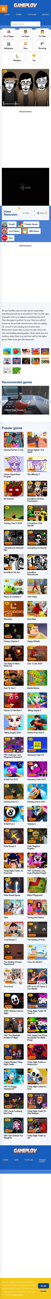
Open (3, 9)
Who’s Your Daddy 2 (15, 410)
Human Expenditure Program (12, 475)
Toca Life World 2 (34, 962)
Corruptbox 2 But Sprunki (34, 524)
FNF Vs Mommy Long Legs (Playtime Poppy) (36, 872)
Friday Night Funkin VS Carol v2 (36, 1012)
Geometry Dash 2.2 (35, 755)
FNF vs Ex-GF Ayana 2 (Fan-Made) (37, 987)
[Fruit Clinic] (17, 351)
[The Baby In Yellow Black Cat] (14, 653)
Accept (43, 1286)
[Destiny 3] (37, 814)
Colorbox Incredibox (10, 104)
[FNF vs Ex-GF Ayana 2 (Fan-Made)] (37, 976)
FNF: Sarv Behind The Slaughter (13, 1137)
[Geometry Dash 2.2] (37, 745)
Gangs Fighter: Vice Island (35, 451)
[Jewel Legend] (35, 351)
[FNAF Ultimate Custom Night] (14, 1001)
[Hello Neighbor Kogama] (37, 836)
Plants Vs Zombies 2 (12, 597)
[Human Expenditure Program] (14, 464)
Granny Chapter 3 (11, 641)
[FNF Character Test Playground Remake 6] (14, 745)
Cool (7, 14)
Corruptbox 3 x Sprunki (37, 548)
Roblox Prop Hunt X (35, 733)
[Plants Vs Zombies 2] (14, 586)
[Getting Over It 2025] (14, 513)
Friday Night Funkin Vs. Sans (36, 1088)
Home (5, 1160)
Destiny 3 (31, 824)
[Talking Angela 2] (37, 700)
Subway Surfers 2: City (13, 450)
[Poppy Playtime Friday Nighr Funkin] (14, 1052)
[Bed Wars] (37, 609)
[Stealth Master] (17, 361)
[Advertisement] (25, 141)
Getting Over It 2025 (13, 523)
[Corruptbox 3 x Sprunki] (37, 538)
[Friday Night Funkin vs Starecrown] (37, 1052)
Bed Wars (31, 619)
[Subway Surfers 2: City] (14, 440)
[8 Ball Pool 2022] (14, 769)
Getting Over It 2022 (36, 802)
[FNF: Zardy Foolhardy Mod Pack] (14, 1101)
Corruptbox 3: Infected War (13, 549)
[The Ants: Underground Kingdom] (7, 351)
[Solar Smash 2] (14, 836)
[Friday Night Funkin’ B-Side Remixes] (37, 1101)
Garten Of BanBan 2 (13, 710)
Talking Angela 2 (34, 710)
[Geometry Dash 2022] (37, 769)
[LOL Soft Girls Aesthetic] (26, 351)
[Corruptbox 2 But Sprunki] (37, 513)
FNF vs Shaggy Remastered (10, 1088)
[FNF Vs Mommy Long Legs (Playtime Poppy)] (37, 860)
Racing (45, 14)
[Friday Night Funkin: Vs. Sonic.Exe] (14, 860)
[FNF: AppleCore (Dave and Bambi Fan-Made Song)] (37, 1025)
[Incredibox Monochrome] (37, 562)
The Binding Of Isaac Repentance (13, 963)
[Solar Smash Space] (14, 885)
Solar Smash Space (12, 895)
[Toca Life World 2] (37, 952)
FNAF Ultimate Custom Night (13, 1012)
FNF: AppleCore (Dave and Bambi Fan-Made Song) (37, 1037)
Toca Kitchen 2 (10, 940)
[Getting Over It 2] (14, 791)
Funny (19, 14)
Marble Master (33, 688)
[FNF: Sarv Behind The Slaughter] (14, 1125)
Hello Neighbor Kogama (33, 847)
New (16, 1160)
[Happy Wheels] (37, 631)
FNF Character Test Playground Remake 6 (13, 756)
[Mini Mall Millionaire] (45, 361)
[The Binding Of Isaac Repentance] (14, 952)
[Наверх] (44, 1292)
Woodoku (8, 619)
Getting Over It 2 (11, 802)
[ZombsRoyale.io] (45, 351)
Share (42, 213)
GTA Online (32, 597)
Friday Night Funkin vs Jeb (36, 1137)
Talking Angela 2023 (12, 733)
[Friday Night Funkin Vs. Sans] (37, 1076)
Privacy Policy (42, 1161)
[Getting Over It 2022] (37, 791)
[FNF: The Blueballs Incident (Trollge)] (14, 1025)
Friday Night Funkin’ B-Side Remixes (36, 1112)
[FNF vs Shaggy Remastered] (14, 1076)
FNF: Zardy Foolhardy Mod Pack (13, 1112)
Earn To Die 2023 (34, 664)
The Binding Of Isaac (36, 940)
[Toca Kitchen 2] (14, 929)
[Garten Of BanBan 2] (14, 700)
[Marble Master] (37, 678)
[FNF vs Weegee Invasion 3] (35, 361)
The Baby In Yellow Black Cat (12, 665)
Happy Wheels (33, 641)
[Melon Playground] (37, 885)
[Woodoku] (14, 609)
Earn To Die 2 (9, 688)
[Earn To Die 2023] (37, 653)
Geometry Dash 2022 (36, 779)
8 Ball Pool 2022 (11, 779)
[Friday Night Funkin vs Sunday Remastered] (26, 361)
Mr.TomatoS (9, 499)
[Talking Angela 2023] (14, 722)
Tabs (6, 917)
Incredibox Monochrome (32, 573)
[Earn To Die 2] (14, 678)
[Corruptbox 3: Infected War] (14, 538)
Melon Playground (34, 895)
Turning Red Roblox (35, 917)
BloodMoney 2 (33, 474)
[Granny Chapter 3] (14, 631)
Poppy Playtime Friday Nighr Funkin (13, 1063)
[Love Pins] (7, 370)
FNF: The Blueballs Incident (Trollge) (12, 1036)
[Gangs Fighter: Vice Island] (37, 440)
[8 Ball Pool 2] (14, 814)
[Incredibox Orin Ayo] (14, 562)
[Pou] (7, 361)
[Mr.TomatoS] (14, 488)
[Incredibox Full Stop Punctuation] (37, 488)
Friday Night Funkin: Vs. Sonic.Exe (13, 872)
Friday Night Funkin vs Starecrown (36, 1063)
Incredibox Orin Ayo (12, 572)
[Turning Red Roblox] (37, 907)
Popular (32, 14)
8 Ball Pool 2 (9, 824)
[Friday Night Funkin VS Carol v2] (37, 1001)
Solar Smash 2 (10, 846)
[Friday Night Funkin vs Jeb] (37, 1125)
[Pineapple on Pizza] (17, 370)
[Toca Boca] (14, 976)
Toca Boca (8, 986)
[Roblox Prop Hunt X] (37, 722)
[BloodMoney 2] (37, 464)
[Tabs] (14, 907)
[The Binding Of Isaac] (37, 929)
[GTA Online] (37, 586)
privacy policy (17, 1294)
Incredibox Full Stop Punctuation (35, 500)
